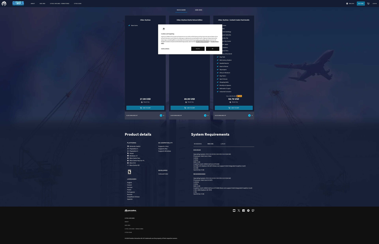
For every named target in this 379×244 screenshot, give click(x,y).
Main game (182, 10)
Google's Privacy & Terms (202, 41)
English (351, 3)
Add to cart (147, 108)
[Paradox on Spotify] (248, 210)
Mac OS (210, 144)
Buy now (361, 3)
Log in (375, 3)
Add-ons (198, 10)
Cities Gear (128, 232)
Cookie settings (165, 48)
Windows (198, 144)
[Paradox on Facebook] (243, 210)
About (127, 221)
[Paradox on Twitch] (253, 210)
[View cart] (368, 3)
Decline (198, 48)
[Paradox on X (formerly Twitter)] (238, 210)
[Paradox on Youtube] (234, 210)
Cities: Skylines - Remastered (134, 229)
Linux (223, 144)
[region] (190, 39)
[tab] (199, 144)
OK (212, 48)
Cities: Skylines (130, 218)
